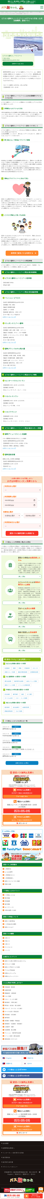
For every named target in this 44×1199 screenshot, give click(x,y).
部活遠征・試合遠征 (10, 1014)
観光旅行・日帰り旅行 (11, 1002)
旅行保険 (7, 904)
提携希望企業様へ (9, 1148)
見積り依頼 (8, 884)
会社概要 (6, 1143)
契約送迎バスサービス (11, 1039)
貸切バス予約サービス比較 (12, 967)
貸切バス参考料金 (10, 921)
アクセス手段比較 (10, 970)
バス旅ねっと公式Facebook (18, 1076)
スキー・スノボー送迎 (11, 999)
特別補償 (7, 901)
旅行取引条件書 (8, 1162)
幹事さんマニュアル (10, 973)
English (9, 1058)
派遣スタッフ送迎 (10, 672)
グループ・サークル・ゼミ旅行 (13, 1008)
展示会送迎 (8, 681)
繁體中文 (9, 1063)
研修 (20, 668)
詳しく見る (22, 576)
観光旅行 (7, 707)
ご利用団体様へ (9, 878)
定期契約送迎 (34, 672)
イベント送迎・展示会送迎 (12, 1036)
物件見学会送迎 (18, 681)
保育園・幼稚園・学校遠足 (12, 1020)
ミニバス (7, 950)
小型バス (7, 944)
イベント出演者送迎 (24, 685)
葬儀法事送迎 (8, 711)
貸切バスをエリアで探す (11, 12)
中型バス (7, 941)
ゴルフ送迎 (19, 711)
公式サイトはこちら (18, 63)
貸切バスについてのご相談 (12, 881)
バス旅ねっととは (10, 895)
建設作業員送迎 (22, 672)
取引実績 (7, 898)
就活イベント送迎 (10, 685)
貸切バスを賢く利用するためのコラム (15, 961)
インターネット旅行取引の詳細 (13, 1153)
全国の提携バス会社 (10, 910)
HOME (2, 12)
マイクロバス (8, 947)
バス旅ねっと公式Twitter (17, 1069)
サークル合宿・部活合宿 (12, 1011)
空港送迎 (27, 668)
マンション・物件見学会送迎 (13, 1033)
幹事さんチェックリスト (12, 976)
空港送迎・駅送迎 (10, 987)
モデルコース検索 (10, 964)
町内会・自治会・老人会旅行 (13, 1005)
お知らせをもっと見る (22, 763)
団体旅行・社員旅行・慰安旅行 (13, 1023)
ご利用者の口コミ (10, 875)
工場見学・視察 (9, 1027)
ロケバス (35, 668)
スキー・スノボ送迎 (21, 698)
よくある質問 (8, 872)
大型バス (7, 938)
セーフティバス (9, 907)
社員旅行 (7, 668)
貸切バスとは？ (9, 927)
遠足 (22, 694)
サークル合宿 (8, 698)
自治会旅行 (16, 707)
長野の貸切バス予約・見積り (26, 12)
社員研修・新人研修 (10, 1030)
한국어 (29, 1063)
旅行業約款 (6, 1157)
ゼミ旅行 (29, 694)
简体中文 (30, 1058)
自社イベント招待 (32, 681)
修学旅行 (15, 694)
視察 (14, 668)
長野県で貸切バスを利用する (22, 253)
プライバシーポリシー (10, 1167)
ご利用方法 (8, 869)
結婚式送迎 (26, 707)
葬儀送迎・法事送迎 (10, 993)
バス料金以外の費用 (10, 924)
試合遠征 (7, 694)
